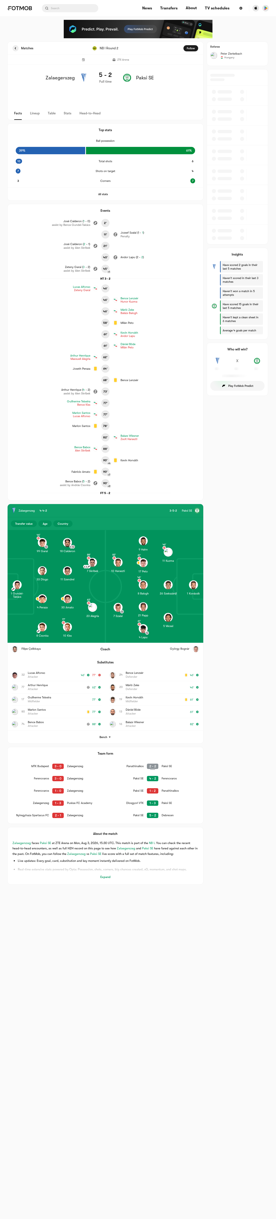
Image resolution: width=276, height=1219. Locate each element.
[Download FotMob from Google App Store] (265, 8)
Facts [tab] (18, 113)
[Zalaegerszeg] (217, 363)
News (147, 8)
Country (63, 523)
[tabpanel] (138, 463)
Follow (191, 48)
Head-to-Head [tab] (90, 113)
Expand (105, 877)
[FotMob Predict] (138, 29)
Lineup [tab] (35, 113)
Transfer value (23, 523)
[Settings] (241, 8)
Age (45, 523)
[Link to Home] (19, 8)
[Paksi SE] (257, 363)
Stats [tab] (67, 113)
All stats (103, 194)
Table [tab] (52, 113)
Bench (103, 737)
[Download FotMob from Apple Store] (256, 8)
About (191, 8)
